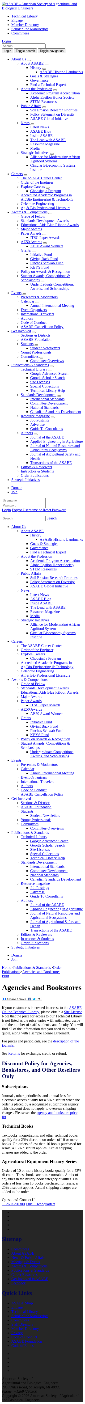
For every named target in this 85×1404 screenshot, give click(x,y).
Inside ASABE (41, 136)
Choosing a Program (45, 191)
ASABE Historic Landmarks (61, 72)
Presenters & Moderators (39, 297)
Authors (27, 318)
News (25, 123)
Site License (73, 1012)
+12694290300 (13, 1204)
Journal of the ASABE (47, 437)
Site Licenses (40, 382)
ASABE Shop (22, 1303)
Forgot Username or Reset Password (39, 510)
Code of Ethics (22, 1346)
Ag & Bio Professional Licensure (45, 208)
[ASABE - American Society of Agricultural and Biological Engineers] (42, 8)
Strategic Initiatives (35, 153)
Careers (17, 174)
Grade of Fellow (33, 216)
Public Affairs (31, 106)
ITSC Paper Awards (45, 238)
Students (27, 344)
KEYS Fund (39, 267)
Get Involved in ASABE (29, 1279)
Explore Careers (33, 187)
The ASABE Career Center (41, 178)
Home (6, 968)
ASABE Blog (40, 131)
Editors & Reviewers (36, 467)
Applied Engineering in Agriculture (56, 441)
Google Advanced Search (49, 373)
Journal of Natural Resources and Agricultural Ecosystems (55, 448)
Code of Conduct (34, 322)
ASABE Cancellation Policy (42, 327)
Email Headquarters (40, 1204)
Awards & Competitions (29, 212)
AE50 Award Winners (46, 246)
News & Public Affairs (28, 1258)
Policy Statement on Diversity (52, 114)
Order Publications (35, 475)
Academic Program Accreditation (55, 93)
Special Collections (44, 386)
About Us (18, 59)
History (35, 68)
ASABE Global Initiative (49, 119)
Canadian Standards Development (55, 412)
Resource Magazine (45, 144)
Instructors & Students (37, 471)
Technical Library (24, 16)
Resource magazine (35, 416)
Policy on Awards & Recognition (45, 272)
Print (5, 976)
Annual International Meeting (52, 306)
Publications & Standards (30, 365)
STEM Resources (43, 102)
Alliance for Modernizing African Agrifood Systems (55, 159)
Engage (17, 20)
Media (35, 148)
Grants (26, 250)
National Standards (44, 407)
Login (6, 41)
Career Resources (24, 1275)
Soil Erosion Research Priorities (53, 110)
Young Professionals (36, 352)
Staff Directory (22, 1324)
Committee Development (49, 403)
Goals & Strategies (44, 76)
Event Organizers (34, 310)
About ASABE (32, 63)
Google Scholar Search (47, 378)
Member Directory (25, 25)
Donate (16, 488)
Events (16, 293)
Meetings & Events (25, 1262)
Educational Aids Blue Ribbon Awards (50, 225)
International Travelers (37, 314)
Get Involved (21, 331)
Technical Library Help (47, 390)
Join (14, 492)
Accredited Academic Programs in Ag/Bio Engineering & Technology (47, 197)
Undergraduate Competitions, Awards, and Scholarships (52, 286)
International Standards (47, 399)
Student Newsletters (45, 348)
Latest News (39, 127)
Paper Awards (31, 233)
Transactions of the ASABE (51, 463)
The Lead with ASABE (48, 140)
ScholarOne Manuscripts (29, 29)
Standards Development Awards (45, 221)
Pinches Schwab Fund (47, 263)
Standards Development (38, 395)
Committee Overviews (47, 361)
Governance (39, 80)
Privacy (17, 1333)
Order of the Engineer (37, 182)
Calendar (27, 301)
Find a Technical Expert (48, 85)
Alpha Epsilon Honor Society (52, 97)
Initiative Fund (41, 255)
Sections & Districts (35, 335)
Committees (20, 33)
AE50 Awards (31, 242)
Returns (14, 1053)
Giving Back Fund (44, 259)
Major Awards (31, 229)
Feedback (18, 1283)
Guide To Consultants (46, 429)
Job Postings (39, 420)
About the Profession (36, 89)
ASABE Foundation (36, 339)
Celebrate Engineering (37, 204)
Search (52, 518)
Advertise (37, 424)
